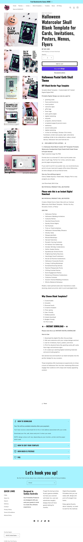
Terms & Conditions (9, 512)
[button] (21, 6)
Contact (6, 506)
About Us (6, 498)
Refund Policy (8, 515)
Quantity (44, 54)
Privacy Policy (8, 509)
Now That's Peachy (12, 541)
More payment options (59, 72)
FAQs (5, 495)
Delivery (6, 504)
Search (6, 501)
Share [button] (45, 403)
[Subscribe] (54, 483)
